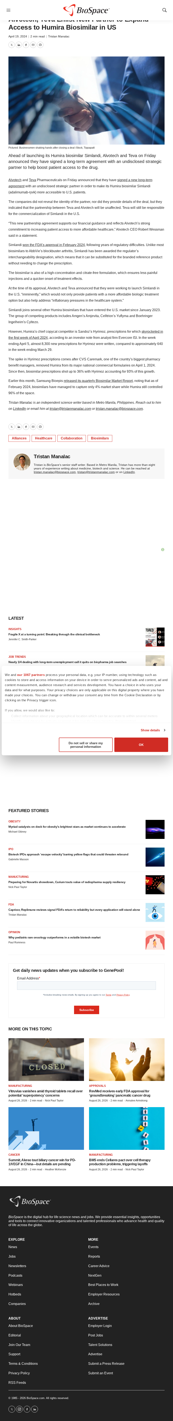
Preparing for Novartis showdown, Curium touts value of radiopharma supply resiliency (66, 882)
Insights (15, 629)
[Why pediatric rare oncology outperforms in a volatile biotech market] (155, 940)
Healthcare (43, 438)
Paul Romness (16, 942)
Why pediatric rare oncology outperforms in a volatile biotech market (54, 937)
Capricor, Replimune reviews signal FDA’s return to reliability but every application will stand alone (74, 909)
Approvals (97, 1085)
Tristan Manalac (58, 36)
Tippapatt (89, 147)
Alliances (19, 438)
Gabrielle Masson (18, 859)
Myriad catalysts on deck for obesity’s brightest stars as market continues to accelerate (67, 826)
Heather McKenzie (55, 1169)
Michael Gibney (17, 831)
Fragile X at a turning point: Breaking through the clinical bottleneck (54, 634)
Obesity (14, 821)
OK (141, 745)
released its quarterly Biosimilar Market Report (98, 381)
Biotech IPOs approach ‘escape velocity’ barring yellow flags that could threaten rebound (68, 854)
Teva (32, 180)
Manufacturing (20, 1085)
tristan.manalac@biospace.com (55, 472)
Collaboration (71, 438)
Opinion (14, 932)
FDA (11, 904)
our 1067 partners (31, 674)
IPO (10, 849)
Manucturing (18, 876)
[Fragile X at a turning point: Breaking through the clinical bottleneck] (155, 637)
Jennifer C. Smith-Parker (22, 639)
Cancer (14, 1154)
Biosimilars (100, 438)
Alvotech (15, 180)
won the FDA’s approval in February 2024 (54, 245)
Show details (150, 730)
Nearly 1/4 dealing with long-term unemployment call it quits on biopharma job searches (67, 662)
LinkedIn (129, 472)
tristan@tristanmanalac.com (96, 472)
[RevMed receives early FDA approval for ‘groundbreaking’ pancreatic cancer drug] (127, 1059)
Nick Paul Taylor (17, 887)
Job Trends (17, 656)
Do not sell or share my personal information (86, 744)
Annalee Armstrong (136, 1100)
